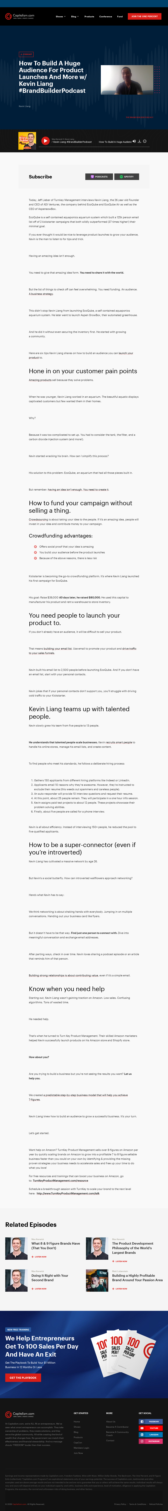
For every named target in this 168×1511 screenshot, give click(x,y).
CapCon (78, 1442)
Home (77, 1421)
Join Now (78, 1453)
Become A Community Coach (117, 1433)
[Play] (46, 141)
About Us (110, 1421)
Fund (120, 16)
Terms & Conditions (137, 1504)
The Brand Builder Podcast (139, 117)
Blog (73, 16)
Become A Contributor (117, 1427)
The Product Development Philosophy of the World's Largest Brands (132, 1247)
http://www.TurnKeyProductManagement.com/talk (68, 1193)
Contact (110, 1440)
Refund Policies (156, 1504)
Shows (59, 16)
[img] (144, 141)
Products (89, 16)
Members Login (81, 1448)
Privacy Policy (120, 1504)
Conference (105, 16)
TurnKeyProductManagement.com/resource (60, 1180)
